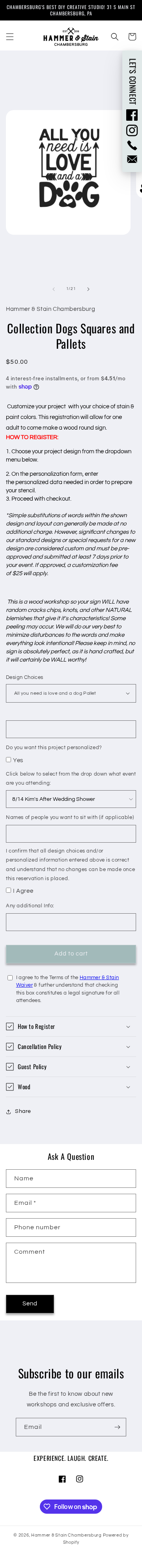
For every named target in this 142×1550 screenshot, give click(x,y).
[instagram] (132, 130)
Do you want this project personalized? (54, 747)
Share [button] (23, 1111)
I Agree (23, 891)
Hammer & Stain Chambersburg (67, 1535)
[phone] (132, 145)
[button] (10, 36)
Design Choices (24, 677)
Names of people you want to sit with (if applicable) (70, 817)
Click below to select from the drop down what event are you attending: (71, 778)
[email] (132, 159)
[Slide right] (88, 289)
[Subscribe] (117, 1427)
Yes (18, 760)
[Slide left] (53, 289)
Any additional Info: (30, 906)
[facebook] (132, 115)
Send (29, 1304)
